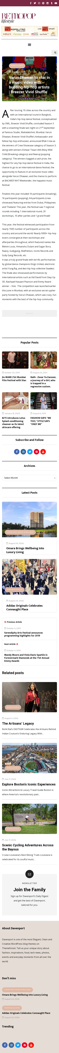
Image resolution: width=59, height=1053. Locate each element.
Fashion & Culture (15, 590)
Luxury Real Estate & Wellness (20, 532)
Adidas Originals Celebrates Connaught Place (24, 607)
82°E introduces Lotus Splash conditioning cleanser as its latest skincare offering (13, 422)
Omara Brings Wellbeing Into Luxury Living (25, 550)
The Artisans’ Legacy (18, 723)
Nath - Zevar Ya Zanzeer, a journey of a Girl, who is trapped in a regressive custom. (43, 382)
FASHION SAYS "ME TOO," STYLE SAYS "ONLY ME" (40, 421)
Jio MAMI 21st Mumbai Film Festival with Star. (14, 378)
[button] (29, 44)
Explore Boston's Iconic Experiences (29, 784)
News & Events (17, 66)
